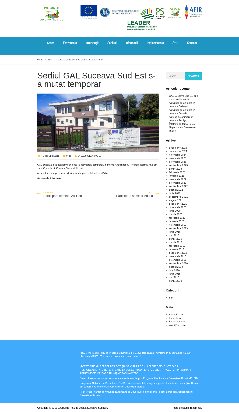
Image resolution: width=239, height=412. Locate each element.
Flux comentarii (177, 321)
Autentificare (176, 314)
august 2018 (176, 266)
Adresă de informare (49, 178)
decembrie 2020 (178, 203)
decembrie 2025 (178, 147)
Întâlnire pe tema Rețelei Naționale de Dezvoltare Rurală (182, 127)
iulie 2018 (174, 270)
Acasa (50, 42)
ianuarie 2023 (176, 175)
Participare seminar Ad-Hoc (62, 196)
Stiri (175, 42)
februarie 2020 (177, 217)
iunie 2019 (175, 231)
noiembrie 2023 (177, 158)
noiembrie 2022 (177, 179)
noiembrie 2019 (177, 224)
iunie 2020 (175, 210)
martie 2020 (175, 214)
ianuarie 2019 (176, 249)
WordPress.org (177, 325)
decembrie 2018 (178, 252)
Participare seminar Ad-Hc (134, 196)
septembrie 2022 (178, 186)
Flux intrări (175, 318)
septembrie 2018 (178, 263)
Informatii (131, 42)
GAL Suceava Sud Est (91, 156)
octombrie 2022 (177, 182)
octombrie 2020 (177, 207)
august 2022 (176, 189)
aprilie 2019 (175, 238)
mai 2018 (174, 277)
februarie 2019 (177, 245)
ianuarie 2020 (176, 221)
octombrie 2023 (177, 161)
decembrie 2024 (178, 151)
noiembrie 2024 (177, 154)
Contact (192, 42)
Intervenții (92, 42)
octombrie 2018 (177, 259)
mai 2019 (174, 235)
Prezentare (70, 42)
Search (193, 76)
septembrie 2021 (178, 196)
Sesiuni (112, 42)
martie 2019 (175, 242)
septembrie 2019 (178, 228)
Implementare (155, 42)
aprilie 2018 (175, 280)
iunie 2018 (175, 273)
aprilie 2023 (175, 168)
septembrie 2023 (178, 165)
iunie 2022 (175, 193)
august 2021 (176, 200)
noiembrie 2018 (177, 256)
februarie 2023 (177, 172)
